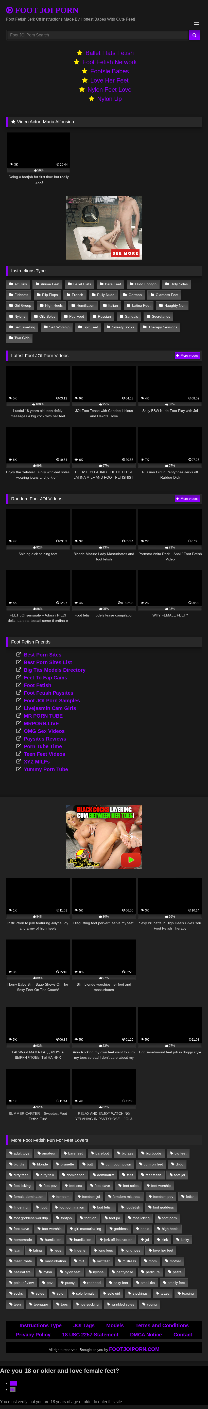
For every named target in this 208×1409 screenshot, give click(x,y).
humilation (53, 1240)
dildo (179, 1164)
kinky (185, 1240)
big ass (127, 1153)
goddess (121, 1229)
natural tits (22, 1272)
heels (145, 1229)
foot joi (114, 1218)
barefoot (102, 1153)
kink (165, 1240)
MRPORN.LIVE (41, 723)
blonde (42, 1164)
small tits (148, 1283)
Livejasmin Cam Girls (50, 708)
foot (44, 1207)
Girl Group (22, 305)
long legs (105, 1250)
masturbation (55, 1261)
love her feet (163, 1250)
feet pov (50, 1186)
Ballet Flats (82, 284)
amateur (49, 1153)
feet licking (22, 1186)
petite (177, 1272)
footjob (66, 1218)
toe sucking (89, 1304)
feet (130, 1175)
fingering (21, 1207)
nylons (98, 1272)
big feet (180, 1153)
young (152, 1304)
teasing (188, 1293)
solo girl (114, 1293)
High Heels (54, 305)
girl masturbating (87, 1229)
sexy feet (121, 1283)
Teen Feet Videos (44, 754)
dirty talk (47, 1175)
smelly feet (176, 1283)
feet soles (130, 1186)
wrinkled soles (123, 1304)
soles (40, 1293)
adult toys (21, 1153)
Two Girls (21, 338)
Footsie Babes (109, 71)
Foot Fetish (37, 685)
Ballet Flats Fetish (109, 52)
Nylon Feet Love (109, 89)
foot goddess (163, 1207)
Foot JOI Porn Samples (52, 700)
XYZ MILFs (37, 761)
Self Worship (59, 327)
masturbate (23, 1261)
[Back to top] (192, 1394)
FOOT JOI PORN (45, 10)
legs (58, 1250)
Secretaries (161, 316)
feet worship (161, 1186)
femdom (63, 1197)
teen (17, 1304)
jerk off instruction (118, 1240)
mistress (129, 1261)
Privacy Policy (33, 1334)
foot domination (71, 1207)
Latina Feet (141, 305)
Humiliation (85, 305)
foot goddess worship (31, 1218)
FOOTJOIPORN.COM (134, 1349)
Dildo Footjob (146, 284)
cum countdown (118, 1164)
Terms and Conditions (162, 1325)
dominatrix (105, 1175)
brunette (67, 1164)
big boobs (154, 1153)
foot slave (21, 1229)
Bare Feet (113, 284)
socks (18, 1293)
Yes (13, 1383)
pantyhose (124, 1272)
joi (147, 1240)
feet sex (75, 1186)
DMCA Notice (146, 1334)
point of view (24, 1283)
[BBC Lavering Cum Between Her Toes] (104, 867)
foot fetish (105, 1207)
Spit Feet (90, 327)
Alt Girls (20, 284)
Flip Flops (50, 295)
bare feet (75, 1153)
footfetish (133, 1207)
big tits (19, 1164)
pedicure (153, 1272)
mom (153, 1261)
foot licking (141, 1218)
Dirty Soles (179, 284)
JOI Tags (84, 1325)
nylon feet (72, 1272)
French (77, 295)
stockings (140, 1293)
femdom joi (91, 1197)
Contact (183, 1334)
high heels (170, 1229)
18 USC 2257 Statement (90, 1334)
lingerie (79, 1250)
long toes (133, 1250)
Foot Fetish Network (109, 62)
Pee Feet (76, 316)
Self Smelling (24, 327)
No (12, 1389)
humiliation (82, 1240)
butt (90, 1164)
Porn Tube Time (43, 746)
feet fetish (153, 1175)
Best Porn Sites (42, 654)
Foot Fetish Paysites (48, 693)
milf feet (103, 1261)
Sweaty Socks (123, 327)
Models (115, 1325)
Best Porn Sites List (48, 662)
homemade (23, 1240)
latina (37, 1250)
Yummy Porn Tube (46, 769)
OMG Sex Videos (44, 731)
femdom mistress (126, 1197)
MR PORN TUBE (43, 716)
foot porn (169, 1218)
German (135, 295)
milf (81, 1261)
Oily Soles (47, 316)
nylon (47, 1272)
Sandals (131, 316)
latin (17, 1250)
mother (175, 1261)
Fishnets (21, 295)
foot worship (52, 1229)
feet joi (179, 1175)
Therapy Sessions (162, 327)
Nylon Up (109, 98)
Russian (104, 316)
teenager (41, 1304)
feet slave (102, 1186)
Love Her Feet (109, 80)
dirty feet (21, 1175)
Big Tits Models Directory (54, 670)
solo (60, 1293)
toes (64, 1304)
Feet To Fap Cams (45, 677)
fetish (190, 1197)
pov (50, 1283)
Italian (113, 305)
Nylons (19, 316)
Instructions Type (41, 1325)
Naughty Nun (174, 305)
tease (165, 1293)
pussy (70, 1283)
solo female (85, 1293)
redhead (94, 1283)
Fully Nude (105, 295)
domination (75, 1175)
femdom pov (163, 1197)
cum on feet (153, 1164)
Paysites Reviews (45, 739)
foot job (90, 1218)
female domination (28, 1197)
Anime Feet (50, 284)
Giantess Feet (167, 295)
